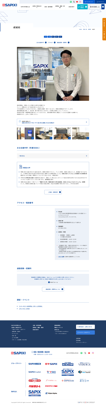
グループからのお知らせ (61, 333)
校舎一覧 (14, 335)
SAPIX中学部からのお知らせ (62, 331)
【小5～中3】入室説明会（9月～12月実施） (31, 306)
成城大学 (60, 256)
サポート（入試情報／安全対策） (20, 339)
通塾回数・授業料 (16, 331)
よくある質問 (15, 337)
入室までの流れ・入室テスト (18, 329)
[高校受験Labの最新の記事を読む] (96, 6)
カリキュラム (15, 333)
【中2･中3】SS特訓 (24, 309)
